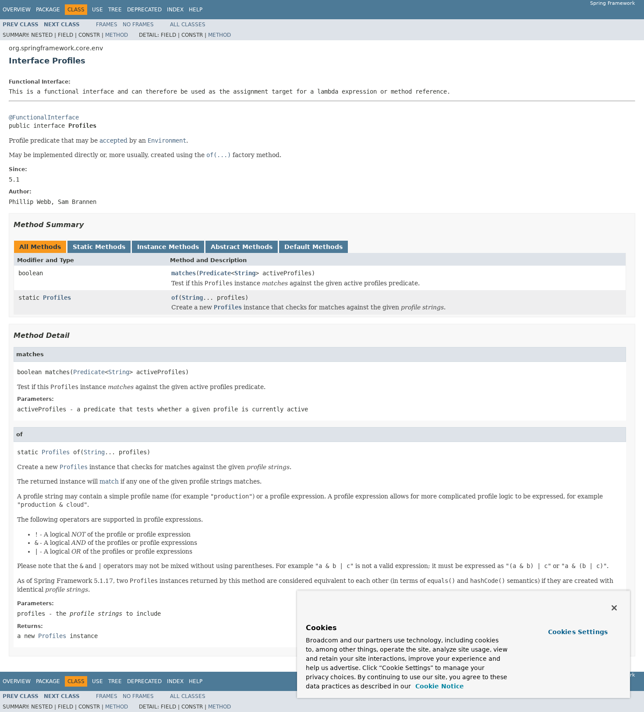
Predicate (215, 273)
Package (48, 10)
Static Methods (99, 246)
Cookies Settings (578, 631)
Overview (17, 10)
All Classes (187, 24)
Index (175, 10)
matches (183, 273)
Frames (106, 24)
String (244, 273)
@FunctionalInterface (44, 117)
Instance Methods (168, 246)
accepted (113, 140)
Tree (115, 10)
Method (116, 35)
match (109, 481)
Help (195, 10)
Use (97, 10)
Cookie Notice (438, 686)
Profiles (57, 297)
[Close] (614, 607)
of (174, 297)
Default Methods (313, 246)
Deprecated (144, 10)
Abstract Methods (241, 246)
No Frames (138, 24)
